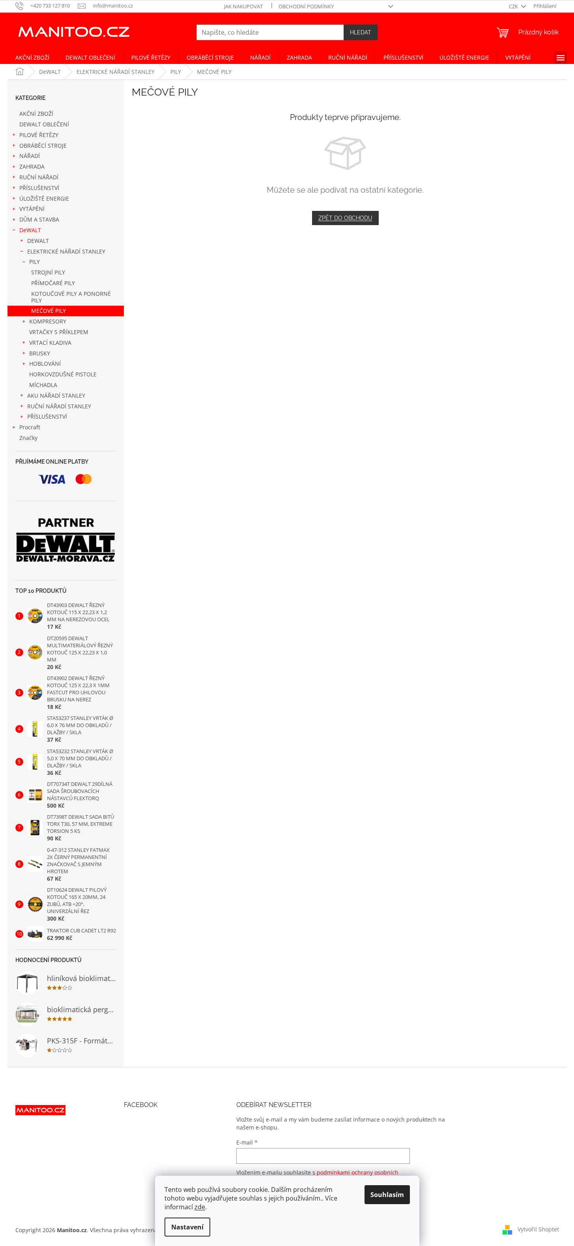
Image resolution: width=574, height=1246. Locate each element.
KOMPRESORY (47, 321)
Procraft (29, 427)
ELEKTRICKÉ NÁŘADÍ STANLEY (66, 251)
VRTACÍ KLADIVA (50, 342)
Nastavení (187, 1227)
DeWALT (30, 230)
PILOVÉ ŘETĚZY (38, 135)
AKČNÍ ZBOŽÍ (36, 113)
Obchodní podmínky (306, 6)
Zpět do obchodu (345, 218)
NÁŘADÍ (29, 156)
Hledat (360, 32)
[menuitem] (32, 57)
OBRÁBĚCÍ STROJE (43, 145)
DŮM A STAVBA (39, 219)
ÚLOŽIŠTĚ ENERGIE (44, 198)
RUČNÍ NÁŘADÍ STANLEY (59, 406)
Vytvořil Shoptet (538, 1229)
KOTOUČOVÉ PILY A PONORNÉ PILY (71, 297)
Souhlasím (387, 1194)
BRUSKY (39, 353)
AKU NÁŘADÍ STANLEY (56, 395)
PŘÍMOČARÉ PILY (53, 283)
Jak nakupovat (243, 6)
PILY (34, 261)
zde (199, 1207)
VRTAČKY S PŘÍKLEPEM (58, 332)
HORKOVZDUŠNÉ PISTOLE (63, 374)
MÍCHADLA (43, 385)
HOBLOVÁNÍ (45, 363)
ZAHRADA (32, 166)
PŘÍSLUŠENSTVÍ (39, 188)
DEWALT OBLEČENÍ (44, 124)
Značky (28, 438)
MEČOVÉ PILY (48, 310)
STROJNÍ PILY (48, 272)
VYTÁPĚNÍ (32, 208)
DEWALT (38, 240)
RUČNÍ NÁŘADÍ (38, 177)
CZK (514, 6)
